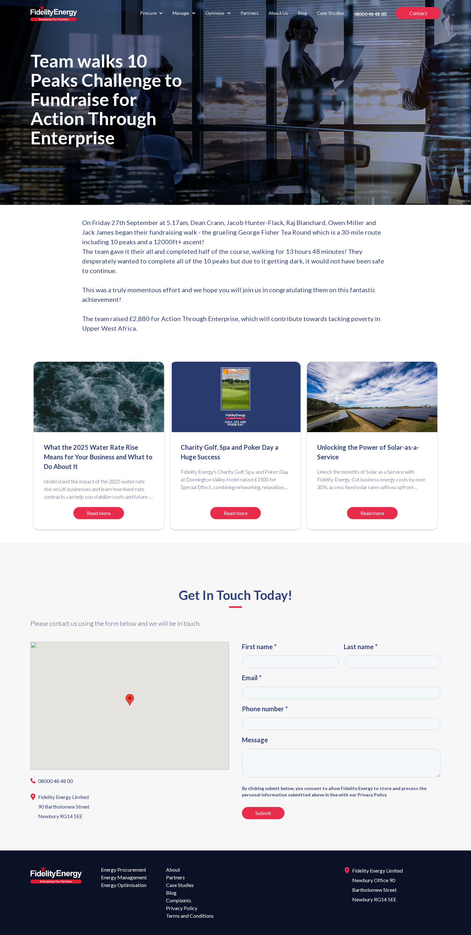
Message (255, 740)
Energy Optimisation (123, 885)
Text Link (43, 781)
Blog (302, 13)
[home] (53, 13)
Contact (418, 13)
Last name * (360, 646)
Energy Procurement (123, 869)
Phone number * (265, 709)
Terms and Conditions (190, 916)
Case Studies (330, 13)
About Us (278, 13)
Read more (99, 513)
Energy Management (124, 877)
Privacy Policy (181, 908)
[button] (151, 13)
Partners (250, 13)
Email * (251, 677)
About (173, 869)
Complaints (178, 900)
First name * (259, 646)
